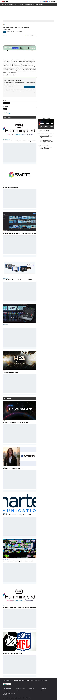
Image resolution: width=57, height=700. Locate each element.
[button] (53, 1)
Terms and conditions (7, 688)
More (40, 4)
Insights (11, 4)
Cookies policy (43, 688)
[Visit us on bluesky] (47, 1)
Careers (17, 691)
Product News (6, 102)
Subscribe (35, 4)
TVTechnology (9, 31)
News (6, 4)
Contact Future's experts (20, 688)
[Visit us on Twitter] (42, 1)
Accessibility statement (7, 691)
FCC (25, 20)
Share (6, 35)
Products (16, 4)
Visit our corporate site (42, 680)
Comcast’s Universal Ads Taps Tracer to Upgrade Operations (46, 127)
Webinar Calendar (32, 20)
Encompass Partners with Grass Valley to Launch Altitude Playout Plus (46, 141)
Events (21, 4)
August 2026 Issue (13, 20)
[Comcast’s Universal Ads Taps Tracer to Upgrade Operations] (46, 124)
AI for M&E (41, 20)
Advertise (43, 691)
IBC (20, 20)
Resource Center (28, 4)
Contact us (30, 691)
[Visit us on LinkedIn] (44, 1)
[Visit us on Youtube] (46, 1)
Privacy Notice (6, 90)
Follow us (28, 35)
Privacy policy (31, 688)
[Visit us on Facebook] (40, 1)
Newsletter (34, 35)
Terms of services (17, 89)
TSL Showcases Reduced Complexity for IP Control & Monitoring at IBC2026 (46, 147)
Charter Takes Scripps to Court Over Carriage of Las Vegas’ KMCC (46, 136)
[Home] (3, 4)
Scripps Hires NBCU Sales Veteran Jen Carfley (45, 131)
